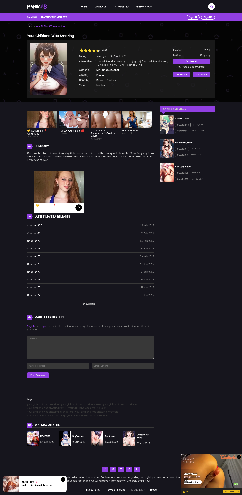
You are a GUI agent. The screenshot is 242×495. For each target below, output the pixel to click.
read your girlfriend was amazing (46, 415)
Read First (181, 74)
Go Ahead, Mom (184, 142)
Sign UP (208, 17)
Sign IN (193, 17)
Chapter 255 (183, 131)
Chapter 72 (33, 295)
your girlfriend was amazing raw (121, 404)
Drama (100, 80)
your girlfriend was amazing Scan (87, 408)
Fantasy (111, 80)
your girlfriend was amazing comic (81, 404)
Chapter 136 (182, 173)
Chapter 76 (33, 264)
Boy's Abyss (78, 436)
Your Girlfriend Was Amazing (50, 26)
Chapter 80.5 (34, 225)
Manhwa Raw (144, 6)
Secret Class (182, 118)
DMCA (153, 490)
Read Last (201, 74)
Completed (122, 6)
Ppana (100, 75)
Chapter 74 (33, 279)
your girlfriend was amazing (43, 404)
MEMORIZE (45, 436)
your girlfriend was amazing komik (46, 408)
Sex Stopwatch (183, 166)
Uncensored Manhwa (54, 17)
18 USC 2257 (138, 490)
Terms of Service (116, 490)
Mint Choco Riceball (107, 70)
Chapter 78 (33, 248)
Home (84, 6)
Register (31, 326)
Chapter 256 (183, 125)
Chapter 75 (33, 272)
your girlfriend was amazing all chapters (50, 411)
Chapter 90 (182, 155)
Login (43, 326)
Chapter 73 (33, 287)
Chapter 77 (33, 256)
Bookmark (191, 61)
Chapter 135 (182, 179)
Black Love (110, 436)
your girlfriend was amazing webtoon (96, 411)
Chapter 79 (33, 241)
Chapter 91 (182, 149)
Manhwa (32, 17)
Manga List (101, 6)
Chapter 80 (33, 233)
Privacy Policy (92, 490)
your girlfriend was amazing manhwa (88, 415)
